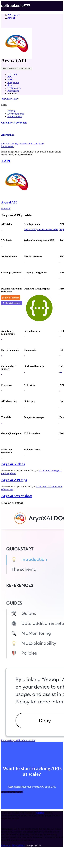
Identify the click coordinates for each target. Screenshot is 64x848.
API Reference (14, 116)
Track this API (24, 68)
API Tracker (13, 15)
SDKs (10, 79)
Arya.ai (11, 17)
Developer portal (15, 113)
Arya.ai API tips (14, 480)
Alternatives (13, 90)
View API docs (9, 68)
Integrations (13, 82)
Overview (12, 74)
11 (60, 371)
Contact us (5, 845)
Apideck (40, 812)
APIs (9, 76)
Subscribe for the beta (12, 792)
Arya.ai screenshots (16, 496)
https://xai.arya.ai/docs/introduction (41, 229)
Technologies (14, 88)
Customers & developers (14, 122)
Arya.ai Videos (13, 464)
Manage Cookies (33, 845)
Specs (10, 85)
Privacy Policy (18, 845)
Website (11, 111)
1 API (5, 161)
